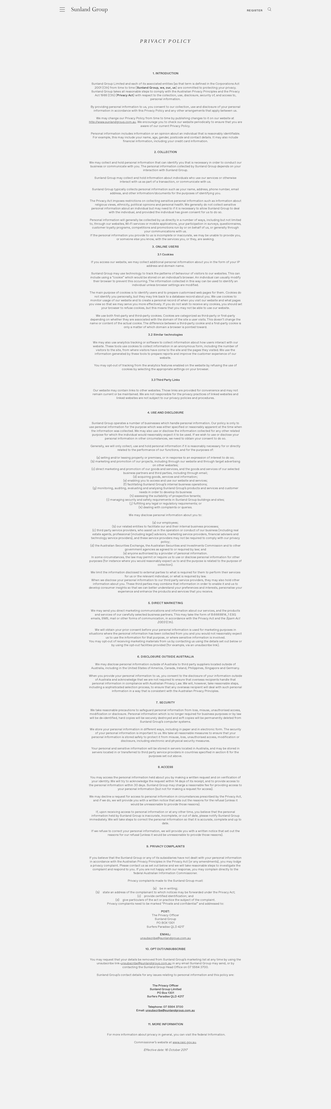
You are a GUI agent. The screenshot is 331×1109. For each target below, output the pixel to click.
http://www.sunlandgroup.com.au (112, 122)
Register (255, 10)
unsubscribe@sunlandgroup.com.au (165, 938)
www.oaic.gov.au (184, 1042)
